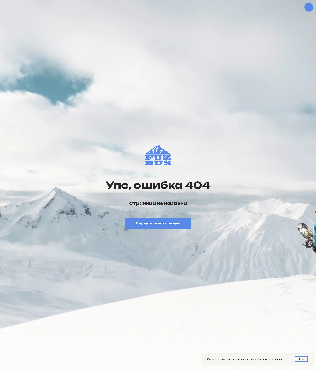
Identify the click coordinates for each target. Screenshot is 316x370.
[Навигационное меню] (309, 7)
